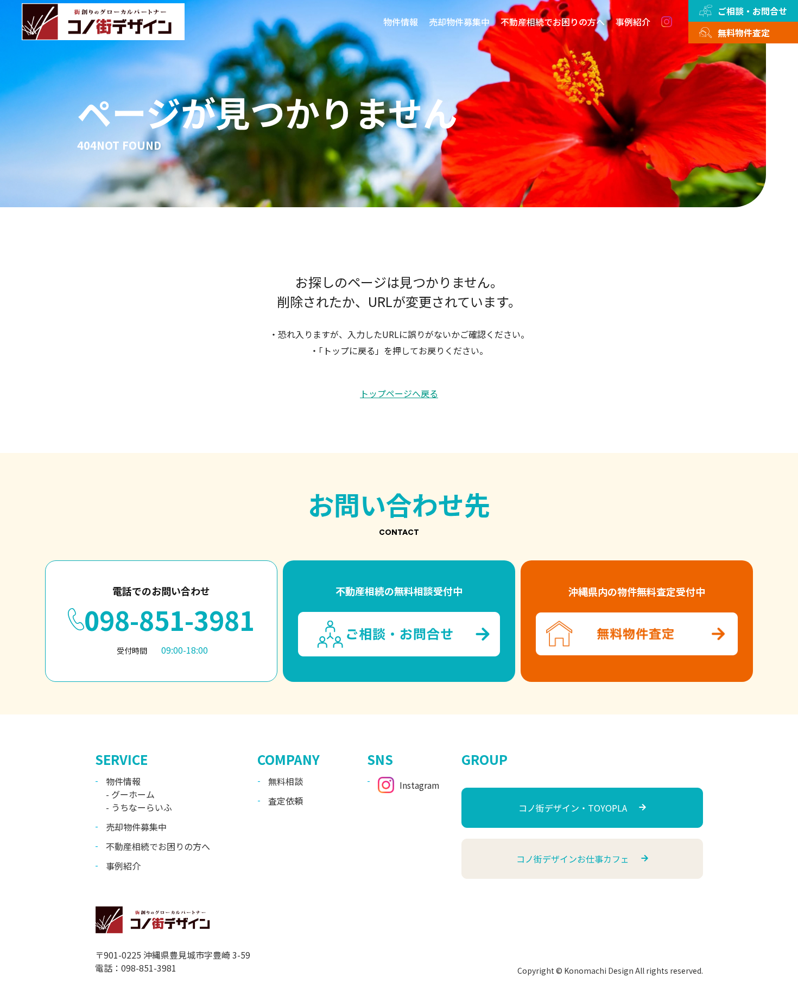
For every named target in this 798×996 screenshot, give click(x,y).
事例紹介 (633, 21)
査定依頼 (285, 800)
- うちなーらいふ (139, 807)
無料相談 (285, 781)
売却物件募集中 (459, 21)
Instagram (420, 784)
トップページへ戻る (399, 393)
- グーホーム (130, 794)
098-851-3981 (169, 619)
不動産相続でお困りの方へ (553, 21)
